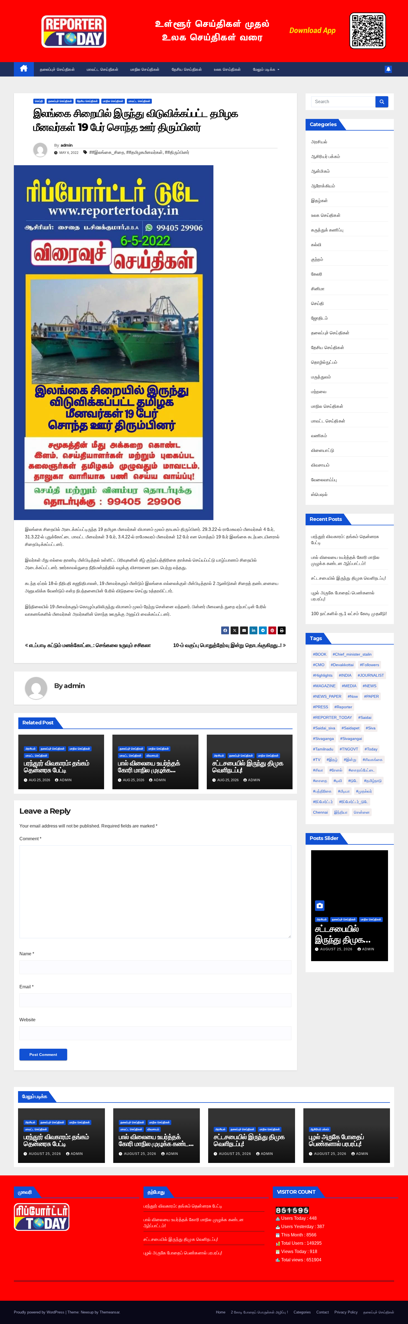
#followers (369, 665)
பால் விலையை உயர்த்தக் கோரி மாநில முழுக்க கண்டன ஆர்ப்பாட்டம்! (149, 770)
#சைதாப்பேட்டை (362, 770)
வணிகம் (319, 435)
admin (67, 145)
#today (371, 749)
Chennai (320, 812)
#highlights (323, 675)
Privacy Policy (346, 1312)
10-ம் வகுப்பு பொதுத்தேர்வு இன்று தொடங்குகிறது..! (228, 645)
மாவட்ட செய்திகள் (102, 69)
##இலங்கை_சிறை (106, 152)
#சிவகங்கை (373, 759)
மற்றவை (318, 391)
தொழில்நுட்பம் (324, 362)
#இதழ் (332, 759)
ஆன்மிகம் (320, 171)
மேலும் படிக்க (265, 69)
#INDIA (345, 675)
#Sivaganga (323, 738)
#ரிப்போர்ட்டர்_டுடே (353, 802)
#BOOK (319, 654)
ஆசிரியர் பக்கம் (325, 156)
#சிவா (318, 770)
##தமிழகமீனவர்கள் (144, 152)
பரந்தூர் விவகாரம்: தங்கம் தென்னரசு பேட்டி (56, 766)
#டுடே (353, 780)
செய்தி (39, 101)
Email (26, 986)
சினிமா (318, 288)
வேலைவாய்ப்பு (324, 479)
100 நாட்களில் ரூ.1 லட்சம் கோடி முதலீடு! (349, 613)
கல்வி (316, 244)
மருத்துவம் (321, 377)
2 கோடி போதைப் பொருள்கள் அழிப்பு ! (259, 1312)
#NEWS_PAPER (327, 696)
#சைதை (320, 780)
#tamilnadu (323, 749)
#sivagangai (351, 738)
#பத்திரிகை (322, 791)
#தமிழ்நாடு (373, 780)
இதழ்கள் (319, 200)
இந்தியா (340, 812)
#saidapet (350, 728)
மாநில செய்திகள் (145, 69)
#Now (353, 696)
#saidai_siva (324, 728)
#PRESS (320, 707)
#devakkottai (342, 665)
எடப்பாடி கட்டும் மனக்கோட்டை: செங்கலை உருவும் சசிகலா (89, 645)
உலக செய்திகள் (227, 69)
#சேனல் (335, 770)
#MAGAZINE (324, 686)
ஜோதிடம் (319, 318)
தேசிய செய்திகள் (187, 69)
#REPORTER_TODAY (332, 717)
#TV (316, 759)
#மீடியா (344, 791)
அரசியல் (31, 748)
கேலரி (317, 274)
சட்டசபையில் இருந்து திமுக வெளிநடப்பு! (247, 766)
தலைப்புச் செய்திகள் (57, 69)
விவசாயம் (152, 755)
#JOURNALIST (371, 675)
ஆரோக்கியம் (323, 186)
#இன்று (350, 759)
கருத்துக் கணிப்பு (327, 230)
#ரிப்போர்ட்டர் (323, 802)
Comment (30, 838)
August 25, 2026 (337, 949)
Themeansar (109, 1312)
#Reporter (343, 707)
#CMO (318, 665)
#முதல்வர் (364, 791)
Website (27, 1019)
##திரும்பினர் (177, 152)
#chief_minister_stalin (352, 654)
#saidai (364, 717)
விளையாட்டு (322, 450)
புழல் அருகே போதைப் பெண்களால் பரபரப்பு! (336, 1140)
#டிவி (338, 780)
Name (26, 953)
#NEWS (369, 686)
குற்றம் (317, 259)
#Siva (371, 728)
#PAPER (371, 696)
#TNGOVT (349, 749)
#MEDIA (349, 686)
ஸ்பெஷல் (319, 494)
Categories (302, 1312)
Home (220, 1312)
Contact (322, 1312)
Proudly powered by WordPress (40, 1312)
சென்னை (362, 812)
